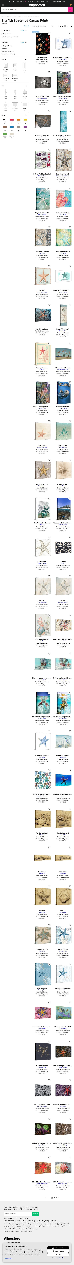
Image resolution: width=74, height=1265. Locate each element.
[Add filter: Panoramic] (15, 75)
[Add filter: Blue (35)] (11, 126)
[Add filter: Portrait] (6, 65)
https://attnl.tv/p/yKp (31, 1228)
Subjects (4, 16)
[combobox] (34, 9)
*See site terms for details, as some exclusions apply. (18, 1231)
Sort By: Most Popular (39, 26)
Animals (10, 16)
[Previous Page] (58, 26)
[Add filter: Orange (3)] (18, 119)
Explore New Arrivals (58, 1)
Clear (22, 42)
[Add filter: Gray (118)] (18, 126)
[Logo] (37, 5)
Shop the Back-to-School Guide (38, 1)
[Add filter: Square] (15, 65)
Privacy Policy (8, 1258)
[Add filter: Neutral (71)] (11, 133)
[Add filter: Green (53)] (5, 133)
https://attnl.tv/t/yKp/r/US (11, 1228)
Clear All (26, 26)
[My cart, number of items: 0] (71, 5)
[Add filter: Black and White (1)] (5, 119)
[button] (16, 1)
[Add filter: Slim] (24, 65)
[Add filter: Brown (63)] (5, 126)
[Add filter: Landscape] (6, 75)
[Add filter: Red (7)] (11, 119)
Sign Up (35, 1213)
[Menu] (2, 5)
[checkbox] (6, 94)
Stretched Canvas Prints (33, 16)
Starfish (16, 16)
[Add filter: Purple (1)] (25, 126)
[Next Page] (71, 26)
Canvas (22, 16)
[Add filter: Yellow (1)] (25, 119)
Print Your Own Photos (16, 1)
